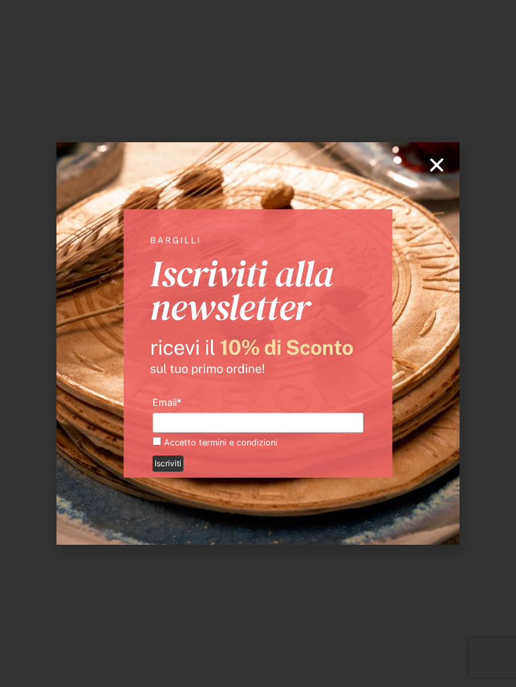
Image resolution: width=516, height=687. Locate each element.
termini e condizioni (238, 442)
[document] (258, 343)
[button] (436, 165)
